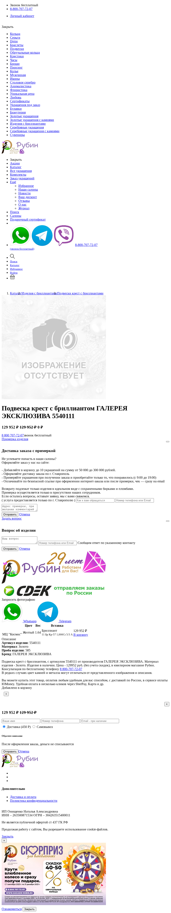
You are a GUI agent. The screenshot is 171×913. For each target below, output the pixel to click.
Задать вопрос (12, 518)
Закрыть (7, 836)
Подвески (17, 49)
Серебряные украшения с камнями (34, 131)
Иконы (15, 78)
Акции (15, 163)
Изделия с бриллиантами (28, 123)
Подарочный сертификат (28, 219)
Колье (14, 71)
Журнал (23, 208)
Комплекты (18, 174)
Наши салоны (28, 189)
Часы (13, 60)
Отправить (10, 514)
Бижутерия (18, 112)
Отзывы (24, 201)
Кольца (15, 34)
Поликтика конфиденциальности (33, 800)
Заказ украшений (22, 178)
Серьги (15, 37)
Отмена (24, 514)
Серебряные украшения (27, 127)
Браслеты (16, 45)
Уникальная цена (22, 93)
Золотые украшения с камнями (32, 120)
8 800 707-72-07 (13, 435)
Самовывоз (45, 727)
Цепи (14, 41)
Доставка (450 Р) (19, 727)
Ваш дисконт (27, 197)
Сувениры (17, 135)
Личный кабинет (22, 16)
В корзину (80, 634)
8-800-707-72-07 (21, 9)
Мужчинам (18, 75)
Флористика (18, 90)
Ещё (13, 182)
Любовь (15, 97)
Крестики (17, 56)
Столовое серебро (22, 82)
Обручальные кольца (25, 52)
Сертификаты (20, 101)
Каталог (15, 167)
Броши (15, 63)
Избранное (26, 186)
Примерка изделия (15, 439)
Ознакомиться (12, 909)
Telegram (64, 621)
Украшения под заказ (25, 105)
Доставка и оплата (23, 797)
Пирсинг (16, 67)
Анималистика (20, 86)
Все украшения (21, 171)
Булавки (16, 108)
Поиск (14, 212)
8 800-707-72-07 (71, 669)
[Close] (167, 441)
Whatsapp (29, 621)
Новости (24, 193)
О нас (22, 204)
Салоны (15, 215)
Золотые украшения (24, 116)
